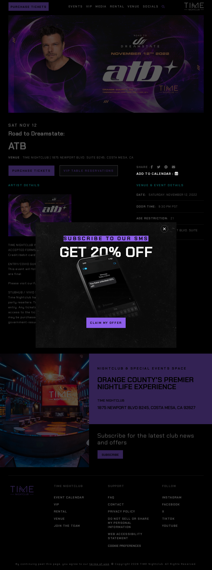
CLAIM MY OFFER (106, 323)
